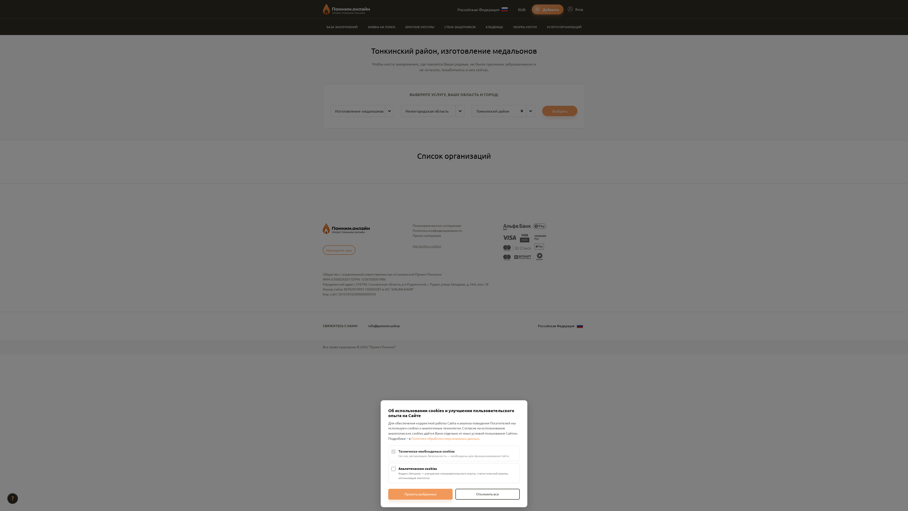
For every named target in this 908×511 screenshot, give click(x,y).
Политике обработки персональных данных (445, 438)
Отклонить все (487, 494)
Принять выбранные (421, 494)
